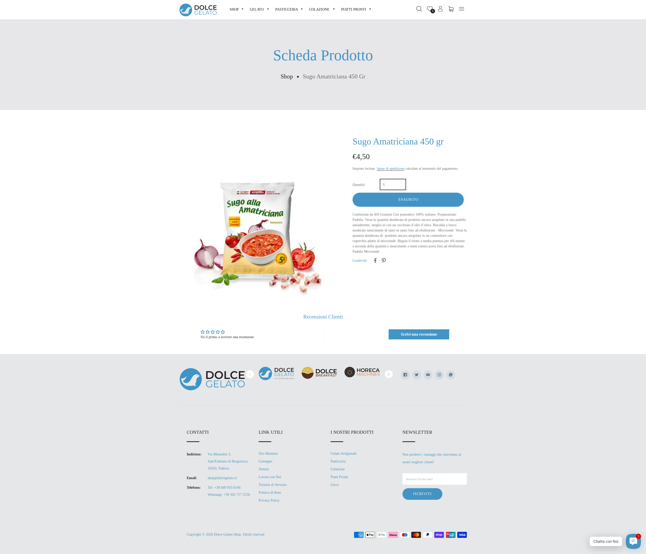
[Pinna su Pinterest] (383, 261)
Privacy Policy (269, 500)
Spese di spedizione (391, 168)
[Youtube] (428, 375)
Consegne (265, 461)
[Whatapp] (450, 375)
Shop (287, 76)
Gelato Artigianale (344, 453)
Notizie (264, 469)
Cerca (335, 485)
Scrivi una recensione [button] (419, 334)
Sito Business (268, 453)
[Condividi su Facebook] (375, 261)
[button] (250, 374)
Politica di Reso (270, 492)
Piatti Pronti (339, 477)
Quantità (359, 185)
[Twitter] (416, 375)
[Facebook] (405, 375)
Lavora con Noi (270, 477)
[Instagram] (439, 375)
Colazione (338, 469)
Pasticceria (338, 461)
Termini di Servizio (273, 485)
